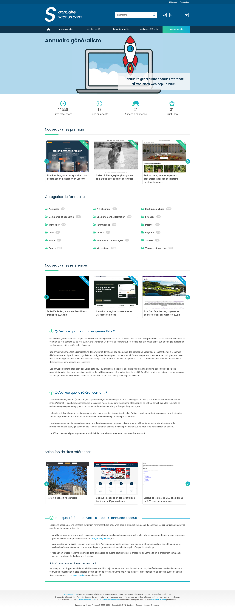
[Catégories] (164, 15)
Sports (52, 248)
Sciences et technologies (110, 240)
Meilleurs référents (149, 29)
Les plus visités (93, 29)
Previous (46, 486)
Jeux (51, 232)
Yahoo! (107, 538)
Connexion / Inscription (180, 2)
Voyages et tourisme (156, 248)
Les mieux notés (121, 29)
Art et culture (104, 209)
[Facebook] (179, 15)
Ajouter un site (176, 29)
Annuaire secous (70, 594)
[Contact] (171, 15)
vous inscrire (78, 575)
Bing (101, 538)
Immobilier (54, 225)
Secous (139, 605)
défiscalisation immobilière (109, 600)
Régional (149, 232)
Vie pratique (103, 248)
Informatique (103, 225)
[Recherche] (154, 15)
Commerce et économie (61, 217)
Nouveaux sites (65, 29)
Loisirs (100, 232)
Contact (146, 605)
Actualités (54, 209)
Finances (149, 217)
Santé (52, 240)
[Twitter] (186, 15)
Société (149, 240)
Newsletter (155, 605)
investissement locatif (87, 600)
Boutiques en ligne (154, 209)
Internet (149, 225)
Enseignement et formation (111, 217)
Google (94, 538)
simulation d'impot (158, 600)
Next (187, 486)
